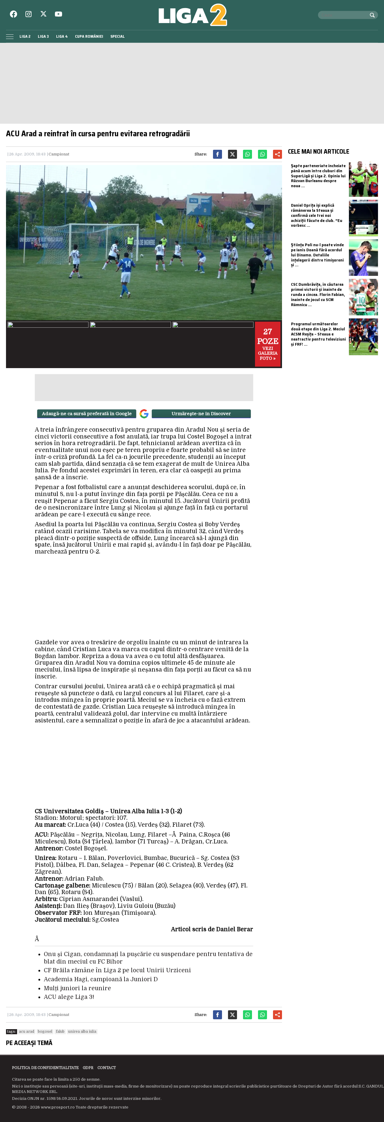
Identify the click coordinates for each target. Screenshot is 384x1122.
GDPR (88, 1068)
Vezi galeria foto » (267, 344)
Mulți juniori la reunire (77, 988)
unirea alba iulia (82, 1031)
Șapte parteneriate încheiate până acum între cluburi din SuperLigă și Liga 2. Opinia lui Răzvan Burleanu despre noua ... (318, 175)
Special (117, 36)
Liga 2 (25, 36)
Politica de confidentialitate (45, 1068)
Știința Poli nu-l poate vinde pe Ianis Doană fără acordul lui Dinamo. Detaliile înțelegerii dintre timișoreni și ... (317, 254)
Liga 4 (62, 36)
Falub (60, 1031)
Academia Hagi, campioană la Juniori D (101, 979)
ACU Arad (26, 1031)
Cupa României (89, 36)
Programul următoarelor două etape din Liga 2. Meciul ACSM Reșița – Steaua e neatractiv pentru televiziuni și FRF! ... (318, 333)
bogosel (45, 1031)
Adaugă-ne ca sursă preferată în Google (87, 413)
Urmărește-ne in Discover (201, 413)
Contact (107, 1068)
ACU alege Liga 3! (69, 997)
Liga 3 (43, 36)
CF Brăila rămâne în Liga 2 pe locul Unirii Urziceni (117, 970)
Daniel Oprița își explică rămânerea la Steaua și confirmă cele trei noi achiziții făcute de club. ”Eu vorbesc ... (316, 215)
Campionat (59, 154)
